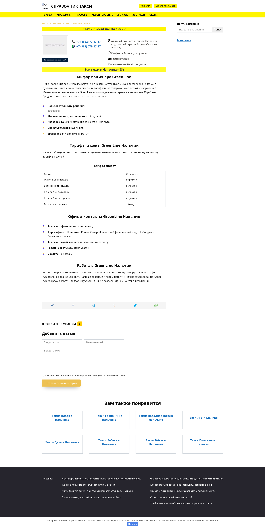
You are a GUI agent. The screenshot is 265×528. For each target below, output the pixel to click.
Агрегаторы (64, 14)
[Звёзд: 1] (49, 111)
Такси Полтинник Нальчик (202, 442)
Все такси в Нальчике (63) (104, 69)
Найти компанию (188, 23)
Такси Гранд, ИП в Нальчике (109, 417)
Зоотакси (138, 14)
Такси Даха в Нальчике (62, 442)
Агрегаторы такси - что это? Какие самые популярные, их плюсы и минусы (101, 478)
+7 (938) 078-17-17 (88, 46)
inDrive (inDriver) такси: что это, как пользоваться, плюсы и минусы (97, 490)
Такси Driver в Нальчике (156, 442)
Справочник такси (71, 6)
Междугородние (102, 14)
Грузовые (81, 14)
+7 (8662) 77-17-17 (88, 41)
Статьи (153, 14)
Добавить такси (165, 6)
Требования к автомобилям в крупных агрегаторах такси (181, 503)
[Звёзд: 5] (59, 111)
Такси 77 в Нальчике (203, 417)
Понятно (132, 524)
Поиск (217, 29)
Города (47, 14)
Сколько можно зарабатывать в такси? (171, 497)
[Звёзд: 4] (56, 111)
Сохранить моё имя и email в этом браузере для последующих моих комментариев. (85, 375)
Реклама (145, 6)
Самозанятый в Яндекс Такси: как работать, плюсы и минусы (182, 490)
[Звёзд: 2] (51, 111)
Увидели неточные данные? (55, 60)
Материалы (184, 40)
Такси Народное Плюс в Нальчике (156, 417)
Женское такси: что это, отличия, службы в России (89, 484)
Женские (122, 14)
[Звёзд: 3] (54, 111)
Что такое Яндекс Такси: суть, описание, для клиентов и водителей (186, 478)
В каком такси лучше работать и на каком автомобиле (91, 497)
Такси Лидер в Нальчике (62, 417)
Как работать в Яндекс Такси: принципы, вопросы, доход (181, 484)
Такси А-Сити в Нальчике (109, 442)
